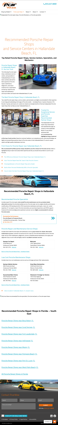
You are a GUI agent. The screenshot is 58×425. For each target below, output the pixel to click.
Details (53, 218)
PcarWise (10, 6)
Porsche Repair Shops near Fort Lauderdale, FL (19, 334)
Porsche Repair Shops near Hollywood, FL (17, 340)
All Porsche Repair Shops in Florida (15, 374)
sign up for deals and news (16, 416)
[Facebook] (55, 415)
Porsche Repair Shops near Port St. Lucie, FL (18, 360)
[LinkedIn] (51, 415)
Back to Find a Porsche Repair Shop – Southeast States (15, 251)
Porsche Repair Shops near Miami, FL (16, 347)
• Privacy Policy (13, 419)
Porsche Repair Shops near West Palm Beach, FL (20, 367)
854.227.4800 (49, 408)
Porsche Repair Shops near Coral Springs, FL (18, 327)
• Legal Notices (23, 419)
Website (14, 247)
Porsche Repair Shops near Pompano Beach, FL (19, 354)
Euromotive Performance (10, 216)
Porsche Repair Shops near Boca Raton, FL (18, 320)
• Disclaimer (5, 419)
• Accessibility (32, 419)
